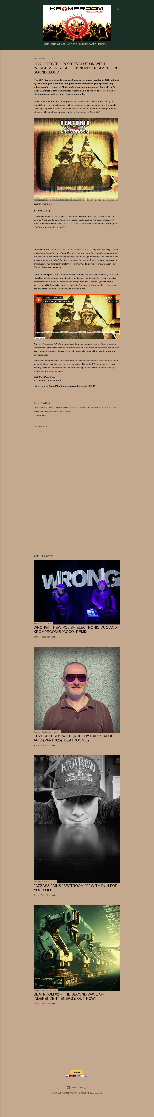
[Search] (118, 8)
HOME (46, 44)
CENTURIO (49, 407)
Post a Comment (48, 637)
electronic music (86, 407)
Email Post (45, 403)
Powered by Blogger (79, 1088)
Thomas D (48, 411)
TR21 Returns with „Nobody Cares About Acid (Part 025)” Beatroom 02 (75, 738)
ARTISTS (72, 44)
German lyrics (100, 407)
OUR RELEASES (87, 44)
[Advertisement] (77, 526)
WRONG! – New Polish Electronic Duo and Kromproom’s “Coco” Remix (75, 629)
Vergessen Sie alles (62, 411)
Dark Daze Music (62, 407)
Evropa (44, 416)
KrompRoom (112, 407)
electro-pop (74, 407)
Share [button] (36, 403)
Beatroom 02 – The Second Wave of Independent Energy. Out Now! (69, 996)
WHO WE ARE (58, 44)
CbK (41, 407)
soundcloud (38, 411)
